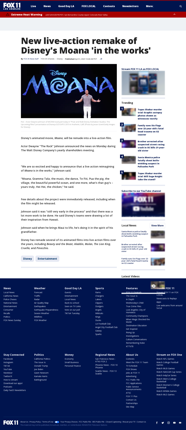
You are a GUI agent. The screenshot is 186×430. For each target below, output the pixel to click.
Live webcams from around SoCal (169, 306)
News (7, 288)
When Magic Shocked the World (138, 320)
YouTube (7, 369)
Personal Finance (73, 365)
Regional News (105, 354)
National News (10, 302)
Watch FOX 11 (165, 288)
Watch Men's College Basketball (166, 380)
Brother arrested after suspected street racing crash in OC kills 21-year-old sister (134, 248)
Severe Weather (41, 313)
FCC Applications (134, 383)
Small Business (72, 362)
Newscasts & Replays (167, 298)
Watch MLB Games (166, 368)
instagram (168, 422)
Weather (39, 288)
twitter (162, 422)
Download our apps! (13, 383)
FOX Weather (40, 320)
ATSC (128, 392)
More (149, 6)
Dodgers (99, 306)
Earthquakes (40, 306)
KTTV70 (129, 346)
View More (157, 225)
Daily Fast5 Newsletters (14, 390)
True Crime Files (133, 306)
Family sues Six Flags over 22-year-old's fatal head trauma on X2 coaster (135, 260)
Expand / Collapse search (181, 6)
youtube (174, 422)
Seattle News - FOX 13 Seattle (106, 372)
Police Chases (10, 299)
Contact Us (131, 399)
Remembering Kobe (135, 342)
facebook (157, 422)
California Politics (42, 358)
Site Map (130, 406)
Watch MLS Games (166, 394)
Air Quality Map (41, 302)
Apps (159, 302)
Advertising (131, 376)
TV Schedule (131, 365)
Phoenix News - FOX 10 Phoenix (106, 366)
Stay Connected (13, 354)
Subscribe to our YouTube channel (141, 191)
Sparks (98, 334)
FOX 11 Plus (131, 396)
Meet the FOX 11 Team (137, 362)
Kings (97, 316)
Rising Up (130, 332)
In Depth (130, 299)
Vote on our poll (72, 309)
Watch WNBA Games (167, 391)
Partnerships (132, 403)
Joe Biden (38, 369)
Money (69, 354)
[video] (158, 285)
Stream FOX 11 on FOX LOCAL (167, 293)
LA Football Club (103, 323)
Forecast (38, 292)
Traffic (37, 295)
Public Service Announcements (133, 388)
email (180, 422)
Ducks (98, 320)
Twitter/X (7, 376)
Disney (60, 59)
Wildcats (99, 313)
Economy (69, 358)
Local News (128, 225)
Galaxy (98, 330)
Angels (98, 309)
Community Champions (137, 315)
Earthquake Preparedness (46, 309)
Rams (98, 292)
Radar (37, 299)
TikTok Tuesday (72, 313)
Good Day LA (73, 288)
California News (10, 295)
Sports (99, 288)
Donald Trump (41, 365)
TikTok (6, 365)
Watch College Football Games (167, 363)
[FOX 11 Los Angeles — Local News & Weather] (13, 6)
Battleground (40, 379)
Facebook (8, 358)
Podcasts (7, 386)
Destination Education (136, 325)
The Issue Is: (132, 295)
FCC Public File (133, 379)
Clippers (99, 302)
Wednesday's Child (134, 302)
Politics (6, 316)
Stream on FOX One (169, 354)
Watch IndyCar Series (166, 375)
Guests (68, 292)
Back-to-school (72, 302)
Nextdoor (7, 372)
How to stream (10, 379)
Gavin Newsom (41, 372)
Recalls (6, 313)
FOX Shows (131, 369)
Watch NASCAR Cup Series (169, 371)
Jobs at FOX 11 (133, 372)
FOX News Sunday (12, 320)
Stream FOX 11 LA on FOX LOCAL (140, 69)
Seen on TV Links (73, 306)
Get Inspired (131, 329)
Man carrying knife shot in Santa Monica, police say (133, 283)
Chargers (99, 295)
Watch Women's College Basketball (168, 386)
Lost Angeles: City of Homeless (135, 311)
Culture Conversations (136, 339)
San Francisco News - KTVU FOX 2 (105, 360)
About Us (132, 354)
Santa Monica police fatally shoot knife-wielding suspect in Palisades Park (134, 233)
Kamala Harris (40, 376)
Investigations (132, 336)
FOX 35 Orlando (47, 59)
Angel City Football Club (106, 327)
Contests (130, 358)
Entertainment (47, 258)
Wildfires (38, 316)
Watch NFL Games (165, 358)
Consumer (8, 309)
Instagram (8, 362)
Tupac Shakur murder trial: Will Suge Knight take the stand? (150, 176)
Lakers (98, 299)
